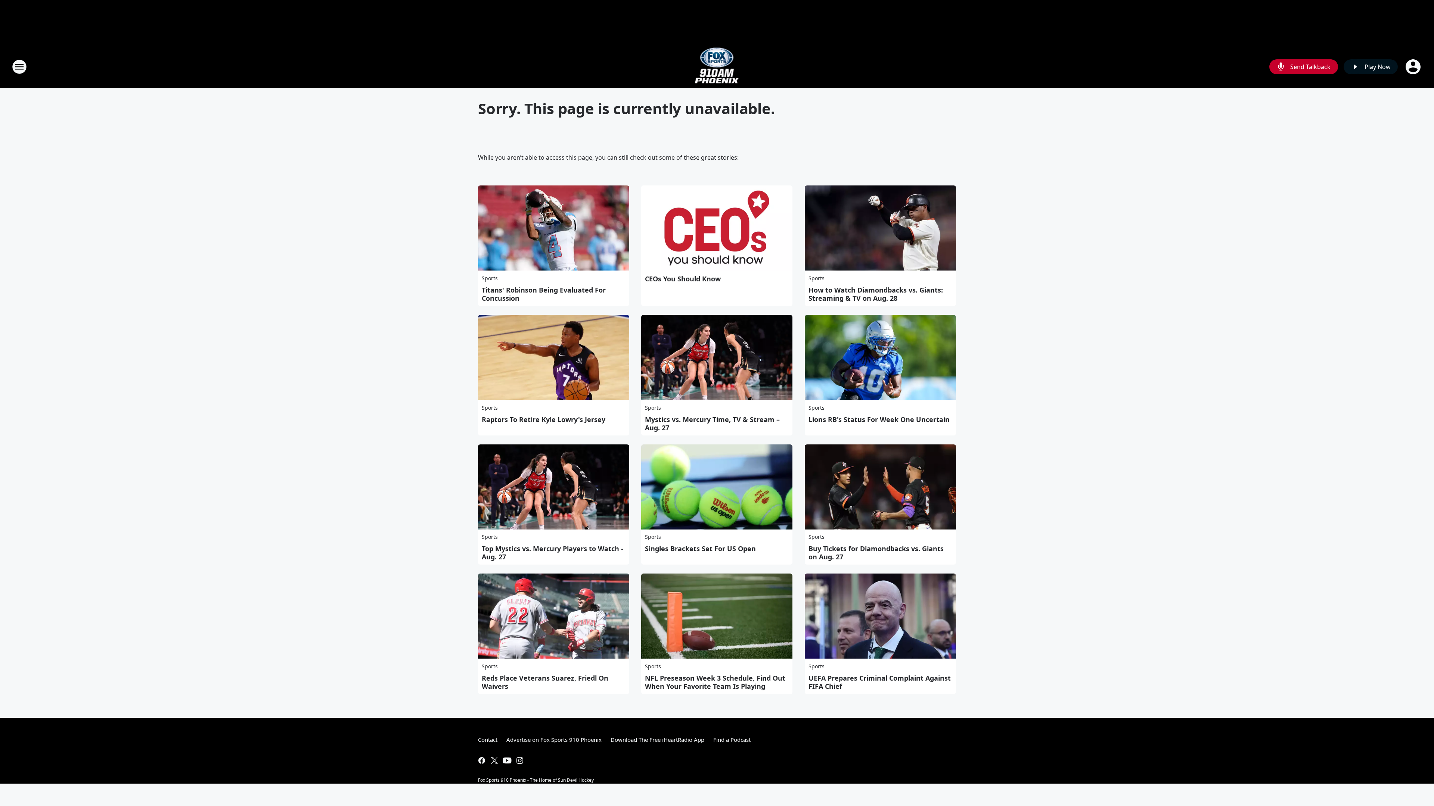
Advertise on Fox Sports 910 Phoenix (554, 739)
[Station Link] (717, 66)
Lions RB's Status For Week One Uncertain (879, 419)
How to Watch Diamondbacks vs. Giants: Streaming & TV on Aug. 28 (875, 294)
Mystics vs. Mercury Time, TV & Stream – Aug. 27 (712, 423)
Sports (490, 278)
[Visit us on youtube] (507, 760)
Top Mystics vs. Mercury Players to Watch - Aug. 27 (552, 552)
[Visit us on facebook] (481, 760)
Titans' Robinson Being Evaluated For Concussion (544, 294)
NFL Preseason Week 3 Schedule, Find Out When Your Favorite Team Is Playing (715, 682)
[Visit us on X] (494, 760)
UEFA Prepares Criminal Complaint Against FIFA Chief (879, 682)
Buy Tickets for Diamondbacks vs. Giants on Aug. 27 (876, 552)
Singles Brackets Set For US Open (700, 548)
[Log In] (1414, 66)
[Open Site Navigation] (19, 66)
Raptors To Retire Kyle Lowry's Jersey (543, 419)
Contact (487, 739)
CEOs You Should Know (683, 279)
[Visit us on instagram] (519, 760)
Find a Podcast (732, 739)
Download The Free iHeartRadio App (657, 739)
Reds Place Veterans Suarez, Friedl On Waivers (545, 682)
